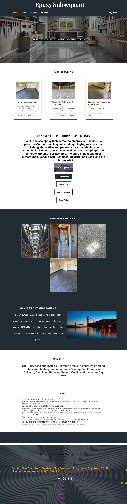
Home (14, 13)
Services (33, 13)
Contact (44, 13)
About (23, 13)
